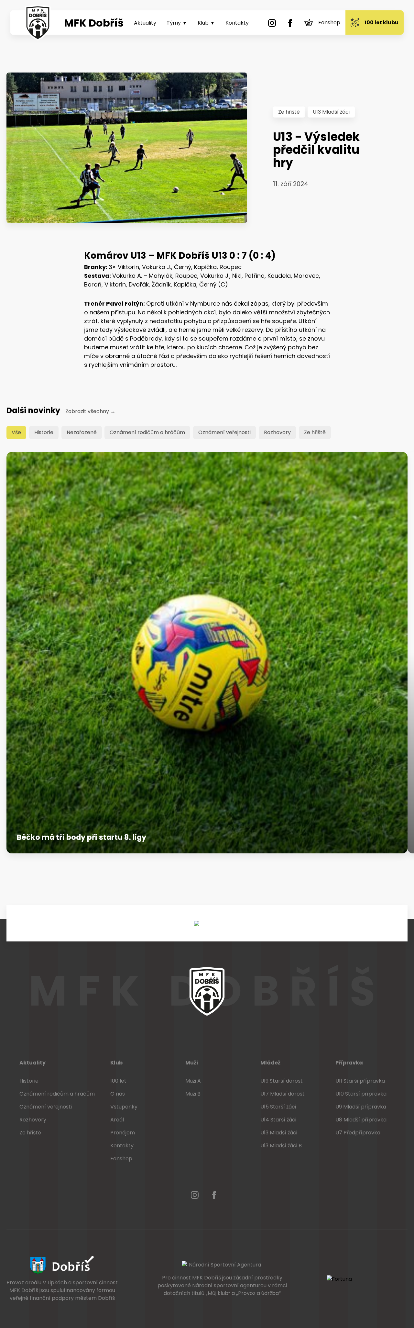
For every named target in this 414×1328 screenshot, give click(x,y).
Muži (191, 1062)
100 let (118, 1081)
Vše (16, 432)
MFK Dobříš (94, 23)
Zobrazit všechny (90, 411)
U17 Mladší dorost (282, 1093)
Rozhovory (277, 432)
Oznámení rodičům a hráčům (147, 432)
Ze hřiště (289, 112)
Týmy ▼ (177, 23)
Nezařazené (82, 432)
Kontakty (237, 23)
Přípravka (349, 1062)
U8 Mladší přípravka (361, 1119)
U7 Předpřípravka (357, 1132)
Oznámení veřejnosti (224, 432)
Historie (43, 432)
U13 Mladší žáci (331, 112)
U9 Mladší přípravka (360, 1106)
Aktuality (145, 23)
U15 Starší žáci (278, 1106)
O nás (117, 1093)
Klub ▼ (206, 23)
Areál (117, 1119)
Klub (116, 1062)
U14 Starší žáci (278, 1119)
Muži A (193, 1081)
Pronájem (122, 1132)
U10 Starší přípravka (361, 1093)
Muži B (193, 1093)
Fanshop (329, 22)
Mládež (270, 1062)
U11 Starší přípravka (360, 1081)
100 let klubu (381, 22)
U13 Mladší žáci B (281, 1145)
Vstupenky (123, 1106)
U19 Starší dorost (281, 1081)
